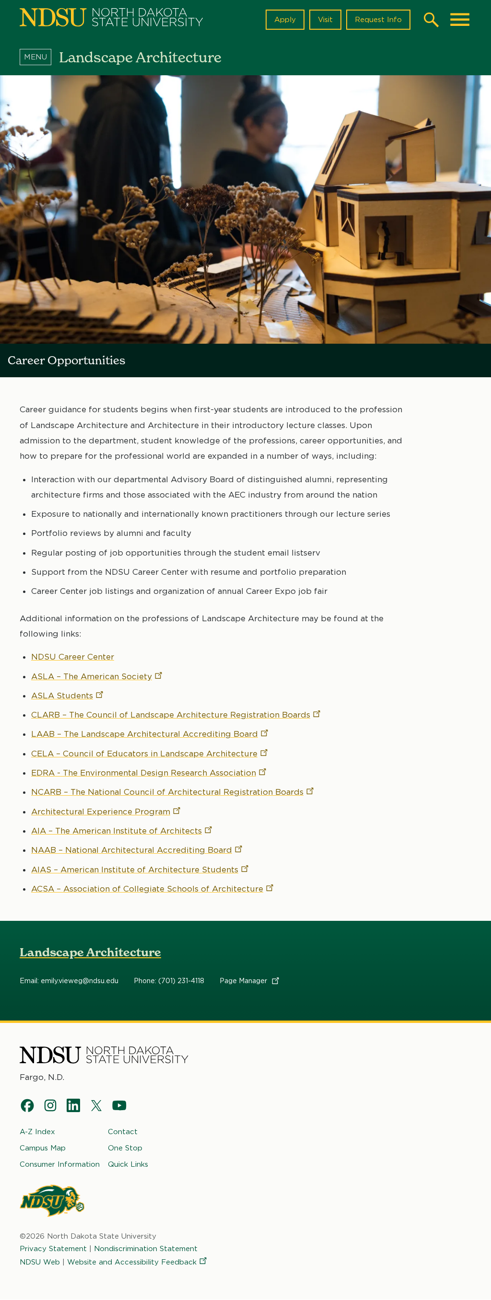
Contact (123, 1131)
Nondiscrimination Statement (146, 1248)
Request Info (378, 19)
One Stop (125, 1148)
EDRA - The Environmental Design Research (143, 773)
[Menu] (39, 57)
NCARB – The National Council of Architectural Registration (167, 792)
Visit (325, 19)
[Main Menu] (459, 19)
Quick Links (128, 1164)
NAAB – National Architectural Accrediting (131, 850)
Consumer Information (60, 1164)
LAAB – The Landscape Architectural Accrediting (144, 734)
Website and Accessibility (132, 1262)
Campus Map (43, 1148)
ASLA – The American (91, 676)
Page (244, 981)
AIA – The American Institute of (116, 831)
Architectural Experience (100, 811)
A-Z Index (37, 1131)
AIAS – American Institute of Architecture (134, 869)
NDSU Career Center (72, 657)
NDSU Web (40, 1262)
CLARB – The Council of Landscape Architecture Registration (170, 715)
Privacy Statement (53, 1248)
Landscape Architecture (90, 952)
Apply (285, 19)
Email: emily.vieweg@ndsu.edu (69, 981)
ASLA (62, 695)
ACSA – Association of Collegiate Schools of (147, 889)
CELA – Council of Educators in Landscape (144, 753)
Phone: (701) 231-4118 (169, 981)
